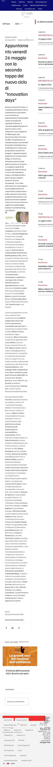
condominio (27, 760)
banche (9, 720)
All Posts (6, 23)
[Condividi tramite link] (19, 628)
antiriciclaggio (10, 755)
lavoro (18, 730)
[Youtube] (45, 729)
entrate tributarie (11, 760)
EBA (7, 730)
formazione (9, 750)
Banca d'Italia (11, 725)
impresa (9, 735)
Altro (17, 23)
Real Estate (42, 58)
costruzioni (10, 740)
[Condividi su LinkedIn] (12, 628)
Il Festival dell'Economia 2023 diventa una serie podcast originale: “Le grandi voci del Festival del (19, 672)
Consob (30, 730)
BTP (22, 740)
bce (34, 725)
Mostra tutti (24, 642)
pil (20, 750)
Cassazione (22, 720)
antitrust (22, 735)
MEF (24, 725)
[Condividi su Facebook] (6, 628)
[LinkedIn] (49, 729)
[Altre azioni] (27, 38)
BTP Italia (9, 745)
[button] (13, 2)
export (24, 755)
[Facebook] (41, 729)
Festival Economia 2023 (14, 619)
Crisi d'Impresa (24, 745)
